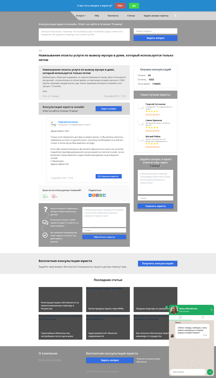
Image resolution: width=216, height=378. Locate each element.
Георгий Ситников (68, 122)
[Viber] (97, 195)
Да (134, 5)
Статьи (131, 15)
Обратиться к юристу (104, 237)
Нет (120, 5)
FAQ (97, 15)
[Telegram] (104, 195)
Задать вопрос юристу (156, 15)
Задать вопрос (155, 38)
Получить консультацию (157, 263)
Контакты (113, 15)
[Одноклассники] (93, 195)
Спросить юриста (109, 176)
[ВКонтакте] (90, 195)
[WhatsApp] (100, 195)
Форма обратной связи (50, 360)
